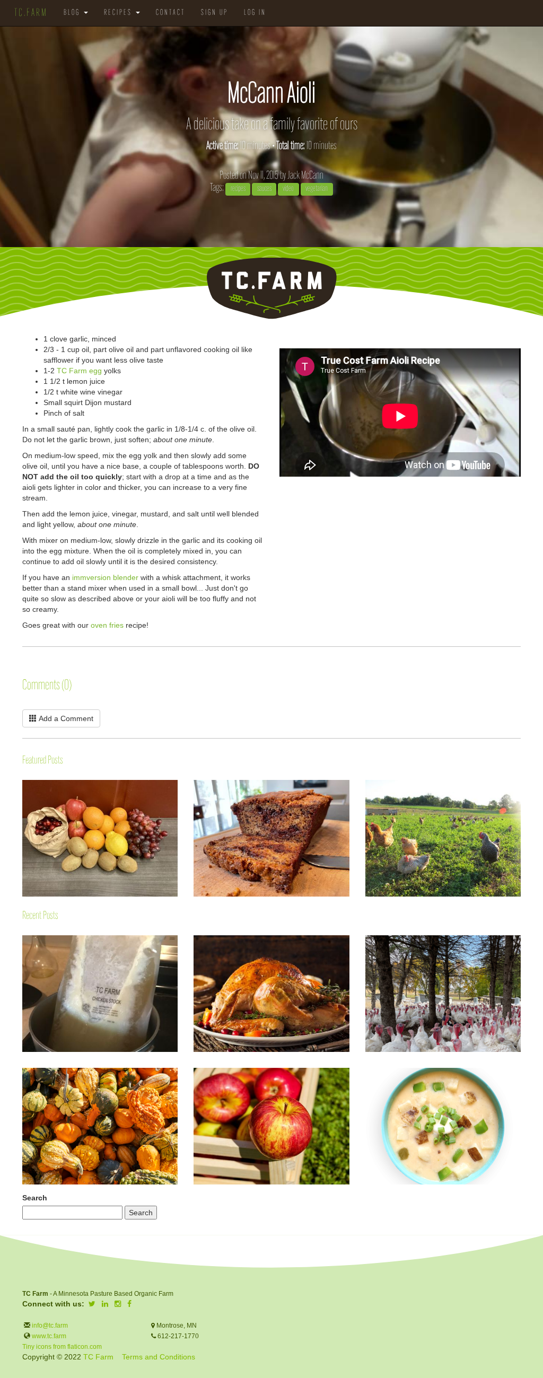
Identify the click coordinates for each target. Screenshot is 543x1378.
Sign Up (214, 13)
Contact (170, 13)
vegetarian (316, 189)
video (288, 189)
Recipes (119, 13)
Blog (73, 13)
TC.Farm (31, 13)
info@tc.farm (49, 1325)
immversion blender (105, 577)
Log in (255, 13)
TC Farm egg (79, 370)
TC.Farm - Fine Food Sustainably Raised (271, 288)
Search (34, 1197)
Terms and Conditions (158, 1357)
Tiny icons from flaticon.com (62, 1346)
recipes (238, 189)
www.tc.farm (49, 1336)
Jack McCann (305, 175)
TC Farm (98, 1357)
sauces (264, 189)
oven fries (107, 625)
